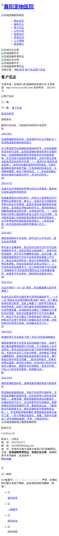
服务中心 (19, 24)
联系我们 (19, 44)
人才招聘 (19, 40)
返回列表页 (7, 113)
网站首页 (19, 21)
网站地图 (6, 458)
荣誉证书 (19, 37)
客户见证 (19, 27)
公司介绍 (19, 31)
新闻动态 (19, 34)
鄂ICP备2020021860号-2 (28, 480)
